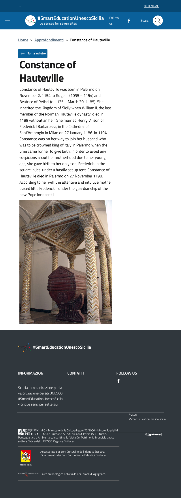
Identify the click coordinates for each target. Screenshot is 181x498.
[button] (20, 6)
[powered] (154, 434)
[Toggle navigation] (7, 20)
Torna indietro (36, 53)
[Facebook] (127, 20)
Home (23, 40)
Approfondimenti (49, 40)
